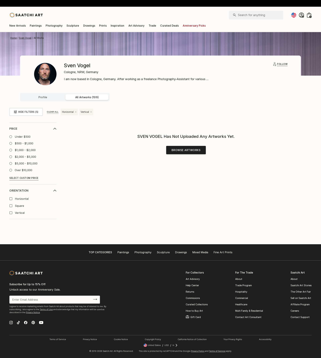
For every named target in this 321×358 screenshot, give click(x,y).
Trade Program (243, 285)
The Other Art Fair (301, 291)
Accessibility (265, 339)
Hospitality (241, 291)
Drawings (89, 25)
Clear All (53, 112)
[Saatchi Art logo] (26, 15)
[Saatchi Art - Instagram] (11, 323)
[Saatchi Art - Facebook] (25, 323)
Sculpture (73, 25)
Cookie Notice (121, 339)
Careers (295, 310)
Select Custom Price (23, 177)
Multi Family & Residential (249, 310)
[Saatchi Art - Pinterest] (33, 323)
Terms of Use (46, 309)
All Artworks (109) (87, 97)
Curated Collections (197, 304)
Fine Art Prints (222, 252)
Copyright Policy (153, 339)
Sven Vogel (25, 37)
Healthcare (241, 304)
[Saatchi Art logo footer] (26, 273)
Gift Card (195, 317)
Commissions (193, 298)
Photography (54, 25)
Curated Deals (169, 25)
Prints (103, 25)
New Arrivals (17, 25)
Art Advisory (136, 25)
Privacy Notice (33, 312)
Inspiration (117, 25)
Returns (190, 291)
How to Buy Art (194, 310)
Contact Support (300, 317)
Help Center (192, 285)
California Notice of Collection (192, 339)
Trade (152, 25)
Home (13, 37)
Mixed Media (200, 252)
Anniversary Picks (194, 25)
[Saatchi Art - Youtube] (41, 323)
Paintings (36, 25)
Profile (42, 97)
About (238, 279)
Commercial (241, 298)
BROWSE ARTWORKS (186, 150)
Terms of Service (57, 339)
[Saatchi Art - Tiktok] (18, 323)
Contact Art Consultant (248, 317)
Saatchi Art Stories (301, 285)
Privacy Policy (197, 351)
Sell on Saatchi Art (301, 298)
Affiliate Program (300, 304)
